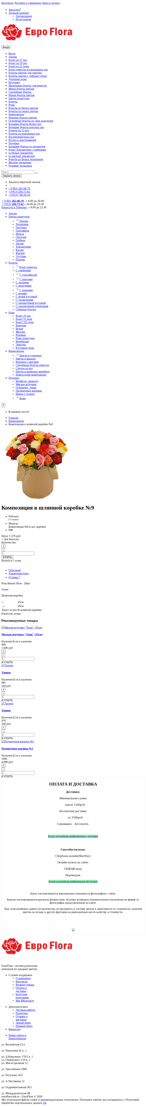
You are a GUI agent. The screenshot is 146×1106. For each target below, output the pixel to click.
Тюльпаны (22, 224)
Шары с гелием (25, 393)
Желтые (20, 331)
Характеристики (19, 573)
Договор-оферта (25, 1009)
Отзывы (14, 577)
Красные (21, 325)
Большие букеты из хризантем (27, 146)
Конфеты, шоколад (27, 381)
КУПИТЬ (7, 557)
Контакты (7, 2)
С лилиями (22, 282)
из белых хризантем (21, 152)
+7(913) (12, 204)
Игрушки (14, 82)
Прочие (20, 259)
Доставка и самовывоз (27, 2)
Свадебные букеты (20, 91)
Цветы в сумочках (30, 355)
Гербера (20, 240)
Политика (22, 1013)
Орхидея (21, 237)
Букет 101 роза (24, 322)
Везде (12, 53)
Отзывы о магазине (22, 1018)
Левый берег (23, 1022)
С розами (21, 293)
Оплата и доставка (21, 989)
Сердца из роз (24, 368)
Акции (13, 56)
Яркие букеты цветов (22, 95)
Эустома (21, 256)
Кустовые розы (25, 347)
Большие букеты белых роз (25, 124)
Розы (12, 104)
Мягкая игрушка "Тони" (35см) (22, 634)
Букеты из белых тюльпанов (26, 159)
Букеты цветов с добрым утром (28, 75)
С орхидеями (24, 285)
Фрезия (20, 253)
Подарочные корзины (29, 390)
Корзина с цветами (27, 361)
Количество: (8, 542)
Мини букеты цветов (21, 88)
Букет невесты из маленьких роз (28, 69)
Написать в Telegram (14, 207)
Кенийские (22, 341)
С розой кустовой (26, 296)
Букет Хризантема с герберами (27, 149)
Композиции (16, 114)
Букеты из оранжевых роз (24, 133)
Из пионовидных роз (21, 136)
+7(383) (12, 200)
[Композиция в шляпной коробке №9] (37, 498)
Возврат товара (25, 984)
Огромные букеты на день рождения (31, 120)
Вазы (22, 398)
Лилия (20, 243)
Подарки (14, 143)
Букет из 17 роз (18, 59)
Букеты (13, 101)
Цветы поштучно (19, 98)
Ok (44, 1102)
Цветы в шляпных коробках (33, 371)
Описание (15, 570)
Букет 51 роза (24, 318)
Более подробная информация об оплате (73, 881)
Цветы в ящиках (26, 358)
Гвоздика (21, 227)
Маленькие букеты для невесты (28, 85)
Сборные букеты (26, 309)
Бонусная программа (22, 996)
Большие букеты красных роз (26, 127)
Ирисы (20, 233)
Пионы (23, 221)
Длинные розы (18, 79)
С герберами (23, 270)
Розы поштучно (25, 338)
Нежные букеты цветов (23, 117)
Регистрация (23, 19)
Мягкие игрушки (26, 384)
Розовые (21, 335)
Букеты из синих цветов (23, 111)
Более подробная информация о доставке (73, 836)
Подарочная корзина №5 (17, 748)
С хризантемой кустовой (31, 302)
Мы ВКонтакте (25, 1000)
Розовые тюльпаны (20, 165)
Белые (19, 328)
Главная (13, 417)
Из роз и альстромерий (22, 140)
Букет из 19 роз (18, 63)
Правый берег (24, 1025)
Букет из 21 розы (19, 66)
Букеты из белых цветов (23, 107)
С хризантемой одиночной (32, 306)
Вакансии (14, 1029)
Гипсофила (22, 230)
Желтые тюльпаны (20, 162)
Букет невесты (28, 267)
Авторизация (24, 16)
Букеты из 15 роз (19, 130)
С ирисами (26, 279)
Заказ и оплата (51, 2)
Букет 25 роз (23, 315)
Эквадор (21, 344)
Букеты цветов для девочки (25, 72)
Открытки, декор (26, 387)
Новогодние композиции (31, 374)
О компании (23, 978)
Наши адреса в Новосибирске (17, 1037)
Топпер (6, 672)
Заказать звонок (11, 175)
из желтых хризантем (22, 156)
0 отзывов (14, 519)
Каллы (20, 249)
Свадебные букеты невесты (32, 365)
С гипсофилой (28, 274)
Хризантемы (23, 246)
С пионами (26, 290)
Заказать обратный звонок (24, 182)
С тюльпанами (24, 299)
